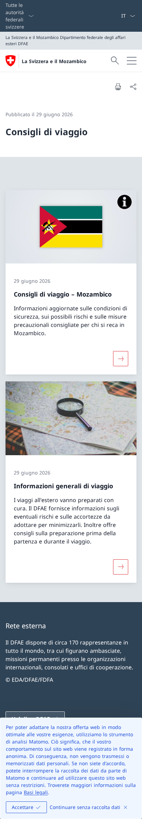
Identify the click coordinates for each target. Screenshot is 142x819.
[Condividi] (133, 86)
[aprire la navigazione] (131, 61)
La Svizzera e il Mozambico (54, 61)
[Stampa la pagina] (117, 86)
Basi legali (36, 792)
